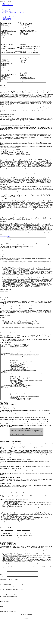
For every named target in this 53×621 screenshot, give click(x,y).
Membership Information (6, 18)
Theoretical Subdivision (6, 8)
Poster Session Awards (6, 9)
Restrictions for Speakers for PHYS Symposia (10, 14)
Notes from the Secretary (6, 6)
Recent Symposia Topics (6, 11)
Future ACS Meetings (6, 17)
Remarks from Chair (5, 4)
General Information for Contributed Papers (9, 16)
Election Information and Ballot (7, 5)
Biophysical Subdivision (6, 7)
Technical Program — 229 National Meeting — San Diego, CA (13, 12)
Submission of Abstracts (6, 15)
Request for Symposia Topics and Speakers (9, 10)
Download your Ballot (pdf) (5, 236)
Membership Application (6, 19)
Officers (3, 3)
